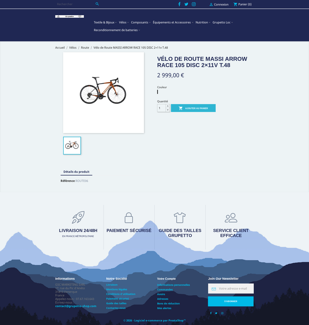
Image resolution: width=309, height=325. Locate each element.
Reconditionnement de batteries (116, 30)
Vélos (122, 22)
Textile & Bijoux (104, 22)
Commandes (165, 289)
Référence (68, 181)
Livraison (111, 284)
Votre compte (166, 278)
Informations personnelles (173, 285)
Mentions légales (116, 289)
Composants (139, 22)
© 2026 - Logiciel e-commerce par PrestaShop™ (154, 320)
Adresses (162, 298)
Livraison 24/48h (78, 233)
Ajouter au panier (193, 108)
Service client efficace (231, 233)
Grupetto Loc (221, 22)
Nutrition (202, 22)
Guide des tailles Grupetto (180, 233)
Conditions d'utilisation (120, 294)
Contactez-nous (116, 308)
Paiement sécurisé (129, 230)
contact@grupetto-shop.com (75, 306)
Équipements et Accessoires (172, 22)
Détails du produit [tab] (76, 172)
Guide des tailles (116, 303)
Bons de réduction (168, 303)
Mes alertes (164, 308)
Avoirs (161, 294)
